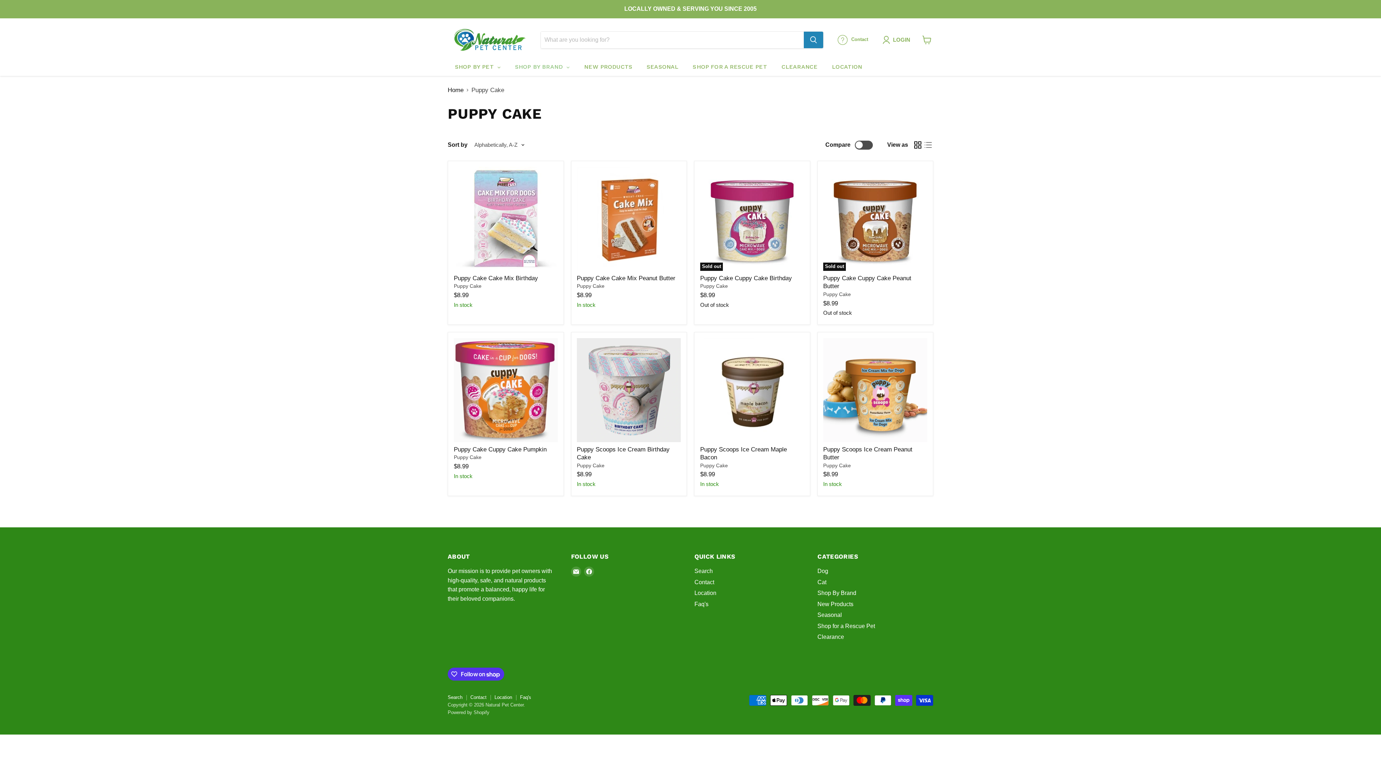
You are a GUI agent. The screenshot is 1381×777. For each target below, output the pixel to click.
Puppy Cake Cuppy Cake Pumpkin (500, 449)
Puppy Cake (468, 286)
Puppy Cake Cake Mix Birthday (496, 278)
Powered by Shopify (468, 712)
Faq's (701, 604)
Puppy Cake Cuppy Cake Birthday (746, 278)
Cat (821, 582)
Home (456, 90)
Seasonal (829, 615)
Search (703, 571)
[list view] (928, 145)
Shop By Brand (836, 593)
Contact (704, 582)
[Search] (813, 40)
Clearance (830, 637)
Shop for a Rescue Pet (846, 626)
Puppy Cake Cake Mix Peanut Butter (626, 278)
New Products (835, 604)
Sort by (458, 145)
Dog (822, 571)
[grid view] (918, 145)
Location (705, 593)
